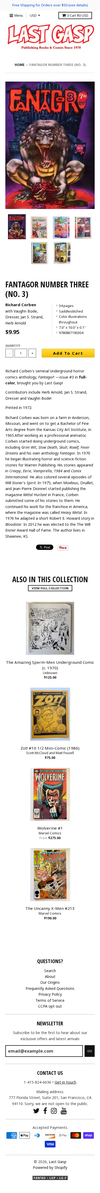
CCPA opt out (50, 1006)
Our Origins (50, 982)
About (50, 976)
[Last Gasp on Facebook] (45, 1111)
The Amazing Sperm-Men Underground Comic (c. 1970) (50, 665)
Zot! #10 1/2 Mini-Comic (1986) (50, 748)
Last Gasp (57, 1161)
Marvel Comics (50, 833)
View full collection (50, 588)
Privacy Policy (50, 994)
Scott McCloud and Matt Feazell (50, 753)
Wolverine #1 (50, 828)
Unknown (50, 673)
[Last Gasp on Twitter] (36, 1111)
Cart (77, 15)
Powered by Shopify (50, 1167)
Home (20, 65)
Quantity (12, 346)
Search (50, 970)
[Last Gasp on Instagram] (54, 1111)
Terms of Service (50, 1000)
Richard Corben (20, 304)
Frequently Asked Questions (50, 988)
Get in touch (65, 1082)
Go (89, 1051)
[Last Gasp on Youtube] (64, 1111)
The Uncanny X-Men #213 (50, 908)
